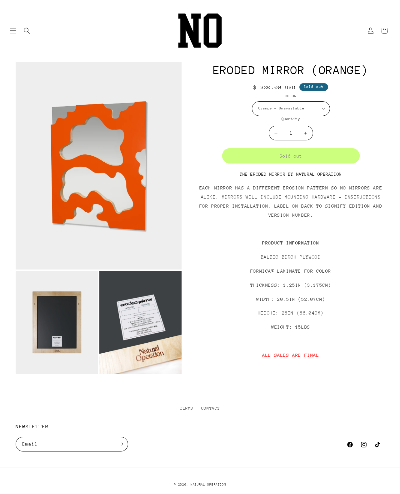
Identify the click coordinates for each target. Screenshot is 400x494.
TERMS (186, 408)
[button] (13, 31)
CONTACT (210, 408)
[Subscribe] (121, 444)
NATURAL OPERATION (208, 484)
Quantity (291, 119)
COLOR (291, 96)
